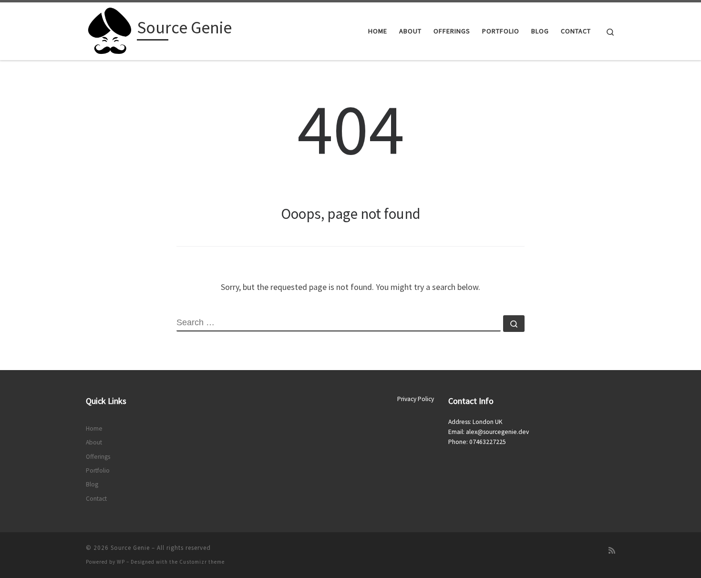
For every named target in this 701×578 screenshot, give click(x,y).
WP (121, 561)
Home (94, 428)
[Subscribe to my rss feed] (611, 551)
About (94, 442)
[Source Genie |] (110, 29)
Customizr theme (202, 561)
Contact (96, 499)
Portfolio (98, 470)
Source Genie (130, 548)
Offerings (98, 457)
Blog (92, 484)
